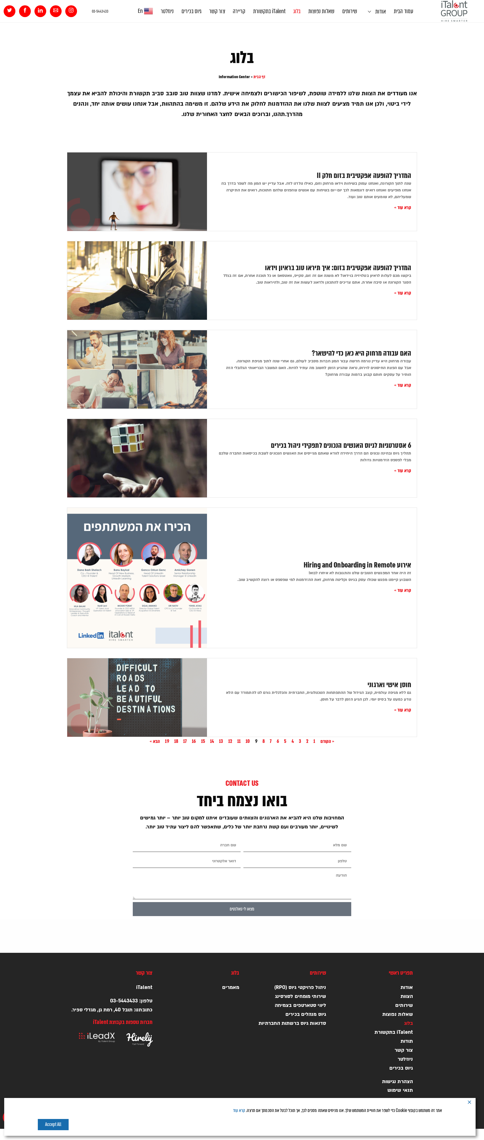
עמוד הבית (403, 11)
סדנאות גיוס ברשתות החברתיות (292, 1023)
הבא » (155, 741)
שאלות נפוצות (321, 11)
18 (176, 741)
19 (167, 741)
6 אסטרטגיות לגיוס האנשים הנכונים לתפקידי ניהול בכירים (341, 446)
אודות (380, 11)
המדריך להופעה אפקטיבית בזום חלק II (364, 176)
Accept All (53, 1124)
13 (221, 741)
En (141, 11)
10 (248, 741)
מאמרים (230, 987)
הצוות (407, 996)
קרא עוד (239, 1110)
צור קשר (217, 11)
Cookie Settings (391, 1124)
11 (239, 741)
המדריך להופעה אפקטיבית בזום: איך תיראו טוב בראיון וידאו (338, 268)
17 (185, 741)
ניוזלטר (167, 11)
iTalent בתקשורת (269, 11)
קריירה (239, 11)
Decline (428, 1124)
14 (212, 741)
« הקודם (327, 741)
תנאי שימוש (400, 1090)
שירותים (349, 11)
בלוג (297, 11)
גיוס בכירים (191, 11)
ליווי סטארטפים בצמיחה (300, 1005)
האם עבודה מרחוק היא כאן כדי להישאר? (361, 353)
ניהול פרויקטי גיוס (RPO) (300, 987)
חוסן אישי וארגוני (389, 685)
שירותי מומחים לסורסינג (300, 996)
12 (230, 741)
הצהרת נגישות (397, 1081)
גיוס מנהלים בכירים (305, 1014)
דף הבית (259, 77)
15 (203, 741)
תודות (407, 1041)
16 (194, 741)
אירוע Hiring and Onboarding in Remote (357, 565)
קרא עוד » (402, 207)
